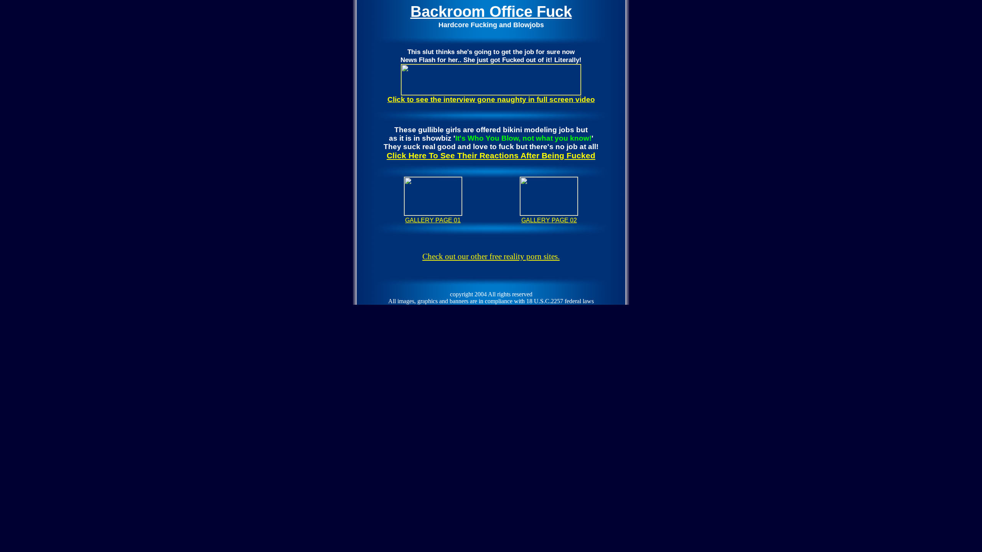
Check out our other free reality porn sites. (491, 256)
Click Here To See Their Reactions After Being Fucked (491, 155)
